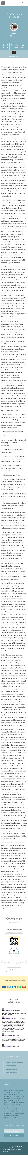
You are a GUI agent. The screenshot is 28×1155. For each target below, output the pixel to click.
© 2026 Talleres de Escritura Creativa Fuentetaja (12, 1150)
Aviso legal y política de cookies (14, 1062)
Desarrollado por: (12, 1147)
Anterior (6, 962)
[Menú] (3, 3)
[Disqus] (14, 1027)
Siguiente (21, 962)
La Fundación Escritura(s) (13, 1090)
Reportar (23, 47)
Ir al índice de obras (14, 970)
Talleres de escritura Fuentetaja (13, 1072)
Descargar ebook (14, 953)
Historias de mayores (14, 56)
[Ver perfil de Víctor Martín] (14, 27)
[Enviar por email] (24, 987)
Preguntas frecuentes (11, 1069)
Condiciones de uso (10, 1066)
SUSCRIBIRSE (14, 1135)
